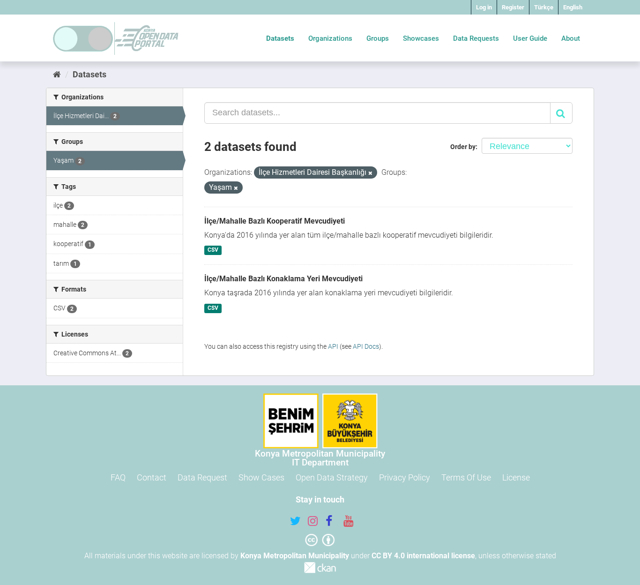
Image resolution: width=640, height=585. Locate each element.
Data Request (202, 477)
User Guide (530, 38)
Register (513, 7)
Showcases (421, 38)
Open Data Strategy (332, 477)
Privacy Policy (404, 477)
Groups (377, 38)
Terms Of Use (466, 477)
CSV (213, 250)
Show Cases (261, 477)
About (570, 38)
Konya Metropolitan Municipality (294, 555)
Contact (151, 477)
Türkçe (543, 7)
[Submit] (561, 113)
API (333, 346)
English (572, 7)
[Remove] (370, 173)
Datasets (280, 38)
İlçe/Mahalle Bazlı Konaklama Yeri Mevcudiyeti (283, 278)
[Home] (57, 74)
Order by (463, 146)
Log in (484, 7)
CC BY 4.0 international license (423, 555)
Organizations (330, 38)
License (516, 477)
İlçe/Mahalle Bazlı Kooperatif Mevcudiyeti (274, 221)
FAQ (118, 477)
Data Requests (476, 38)
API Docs (366, 346)
